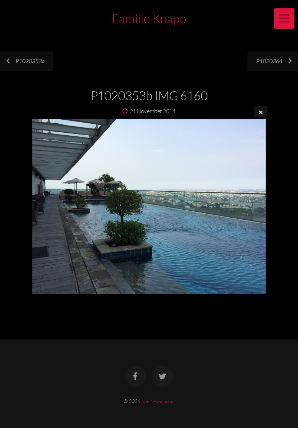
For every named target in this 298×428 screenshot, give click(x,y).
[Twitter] (162, 376)
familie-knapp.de (157, 401)
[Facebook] (135, 376)
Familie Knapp (149, 18)
